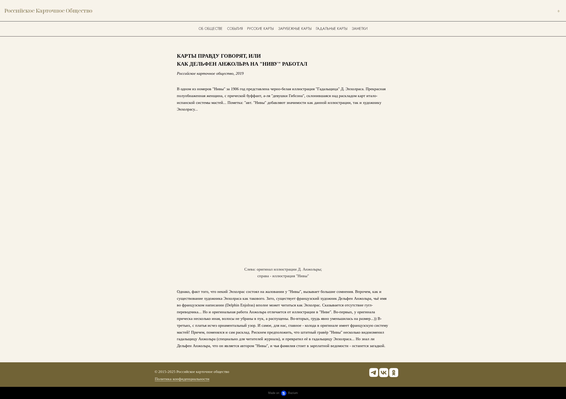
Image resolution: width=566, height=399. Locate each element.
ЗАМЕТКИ (359, 28)
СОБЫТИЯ (235, 28)
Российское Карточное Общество (48, 10)
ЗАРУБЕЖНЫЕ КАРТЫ (295, 28)
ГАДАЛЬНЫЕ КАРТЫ (331, 28)
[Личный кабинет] (548, 11)
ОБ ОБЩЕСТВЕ (211, 28)
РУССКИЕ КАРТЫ (260, 28)
